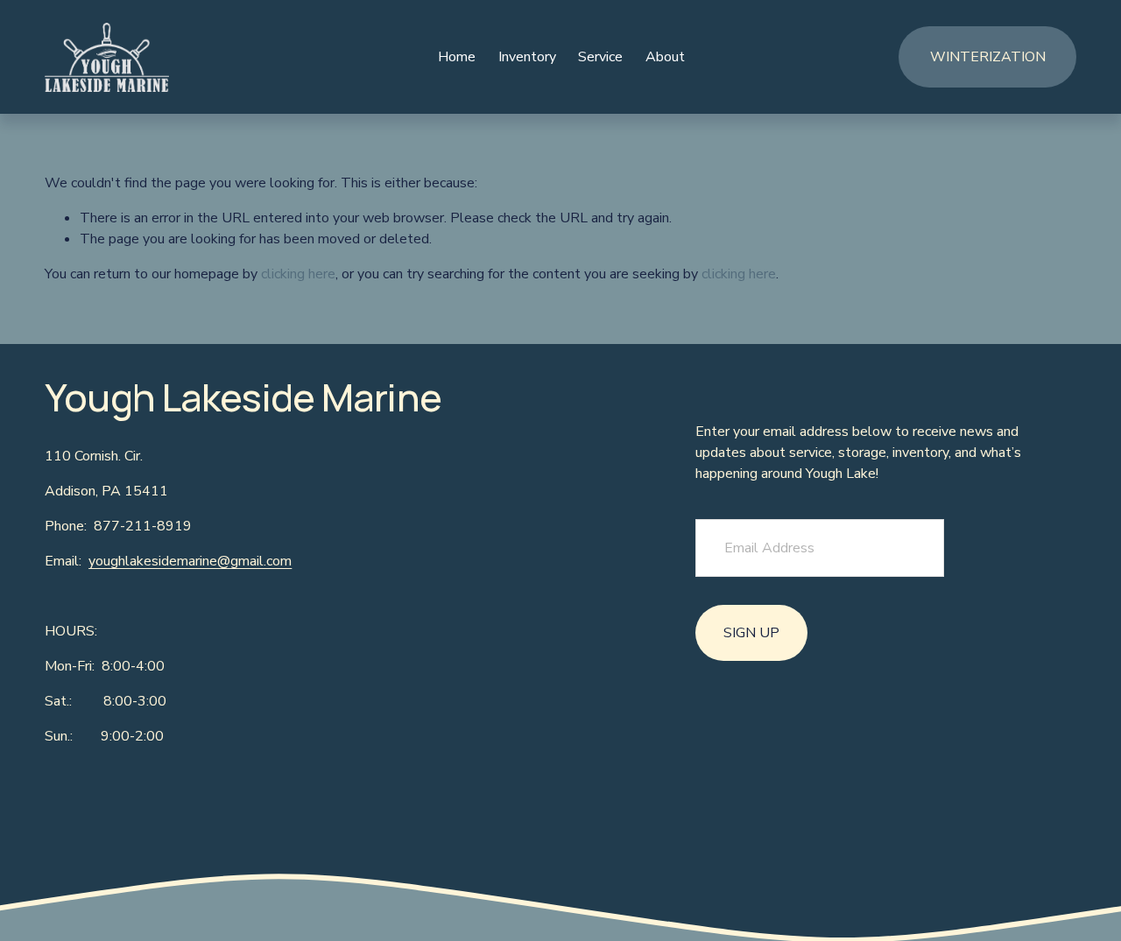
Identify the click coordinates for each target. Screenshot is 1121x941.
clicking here (298, 274)
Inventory (527, 57)
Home (457, 57)
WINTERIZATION (988, 57)
